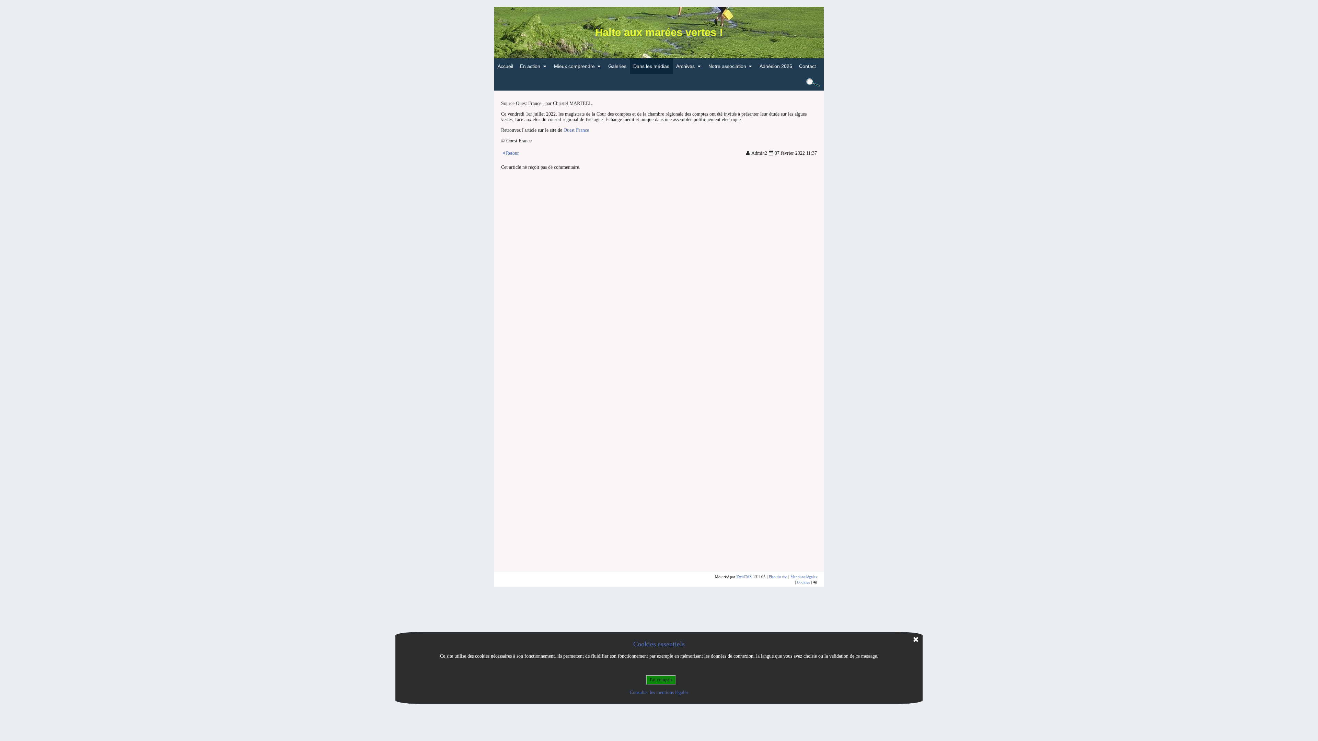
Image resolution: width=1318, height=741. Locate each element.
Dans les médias (651, 66)
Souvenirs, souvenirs (734, 82)
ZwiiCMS (744, 576)
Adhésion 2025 (776, 66)
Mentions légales (803, 576)
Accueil (505, 66)
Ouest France (576, 130)
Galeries (617, 66)
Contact (807, 66)
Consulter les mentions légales (659, 692)
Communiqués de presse (550, 82)
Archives (685, 66)
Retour (512, 153)
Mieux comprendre (574, 66)
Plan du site (778, 576)
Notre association (727, 66)
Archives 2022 (695, 82)
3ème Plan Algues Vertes (584, 82)
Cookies (803, 582)
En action (530, 66)
